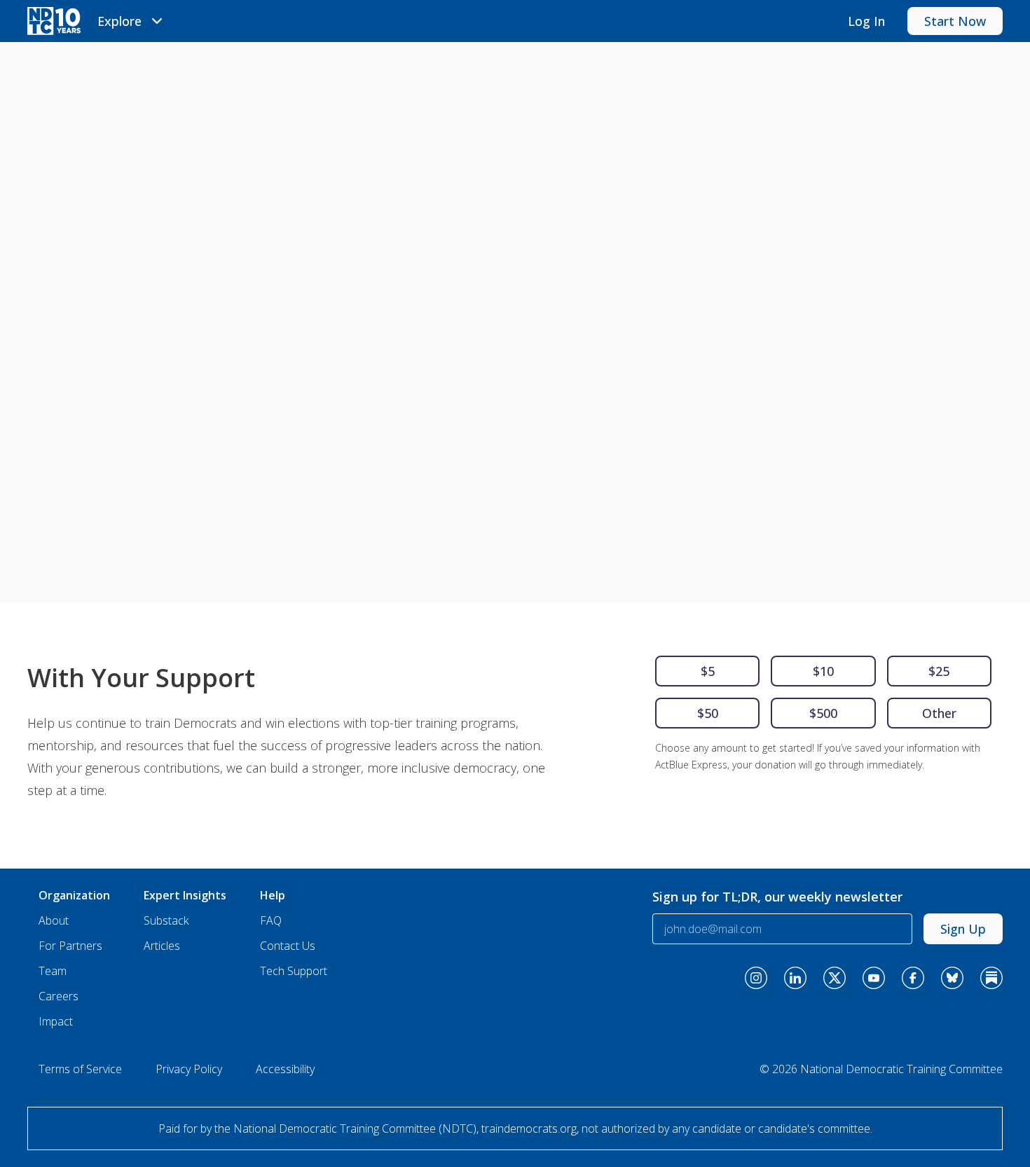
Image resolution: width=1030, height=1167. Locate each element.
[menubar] (132, 21)
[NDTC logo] (54, 21)
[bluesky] (952, 978)
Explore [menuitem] (119, 21)
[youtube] (874, 978)
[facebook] (913, 978)
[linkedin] (795, 978)
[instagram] (756, 978)
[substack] (991, 978)
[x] (834, 978)
